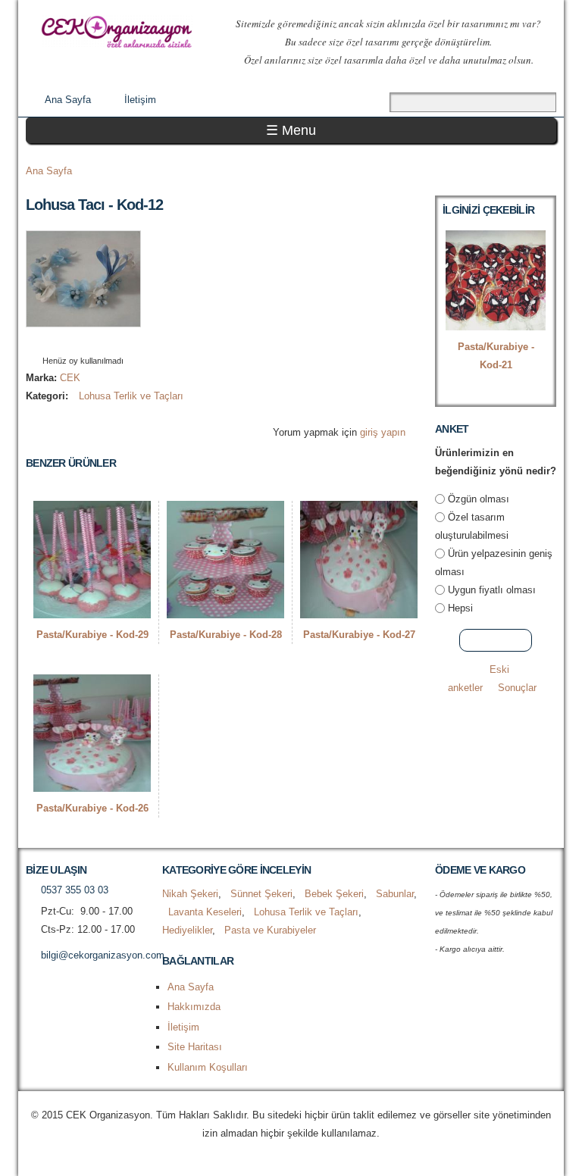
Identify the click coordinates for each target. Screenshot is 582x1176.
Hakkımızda (194, 1006)
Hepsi (460, 608)
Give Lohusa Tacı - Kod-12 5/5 (108, 341)
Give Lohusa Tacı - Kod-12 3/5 (83, 341)
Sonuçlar (517, 687)
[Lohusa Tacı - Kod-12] (83, 318)
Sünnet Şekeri (261, 893)
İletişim (140, 100)
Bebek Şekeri (334, 893)
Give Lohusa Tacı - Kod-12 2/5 (70, 341)
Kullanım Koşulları (207, 1067)
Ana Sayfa (68, 100)
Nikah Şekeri (190, 893)
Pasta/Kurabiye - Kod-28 (226, 634)
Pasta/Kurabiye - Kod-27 (359, 634)
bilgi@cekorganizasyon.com (102, 955)
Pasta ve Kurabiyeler (270, 930)
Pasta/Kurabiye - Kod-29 (92, 634)
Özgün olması (478, 499)
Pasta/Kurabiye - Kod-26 (92, 808)
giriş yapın (382, 432)
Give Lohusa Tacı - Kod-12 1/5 (57, 341)
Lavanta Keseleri (205, 912)
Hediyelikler (187, 930)
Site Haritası (194, 1046)
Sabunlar (395, 893)
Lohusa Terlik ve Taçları (131, 396)
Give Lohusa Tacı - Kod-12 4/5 (95, 341)
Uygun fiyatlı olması (492, 590)
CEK (70, 377)
